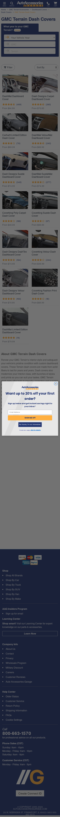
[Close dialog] (55, 383)
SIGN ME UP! (30, 418)
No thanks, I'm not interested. (30, 424)
